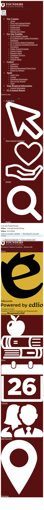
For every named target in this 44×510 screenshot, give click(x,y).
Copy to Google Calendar (10, 234)
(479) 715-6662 (12, 251)
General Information (17, 88)
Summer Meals (15, 60)
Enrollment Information (19, 79)
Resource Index (16, 53)
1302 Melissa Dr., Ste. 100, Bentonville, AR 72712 (20, 249)
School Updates (16, 51)
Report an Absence (17, 70)
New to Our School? (18, 81)
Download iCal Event (31, 234)
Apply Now (14, 75)
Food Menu (14, 57)
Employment (15, 27)
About (12, 21)
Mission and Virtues (17, 32)
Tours (12, 83)
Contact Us (14, 64)
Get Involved (15, 30)
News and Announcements (20, 23)
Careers (13, 77)
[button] (13, 19)
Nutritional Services (17, 55)
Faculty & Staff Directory (19, 25)
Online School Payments (19, 49)
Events (3, 236)
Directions (14, 66)
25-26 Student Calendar (19, 36)
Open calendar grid (28, 240)
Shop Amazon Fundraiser (15, 141)
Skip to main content (8, 2)
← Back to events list (10, 240)
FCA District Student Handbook (22, 43)
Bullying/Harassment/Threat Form (23, 68)
